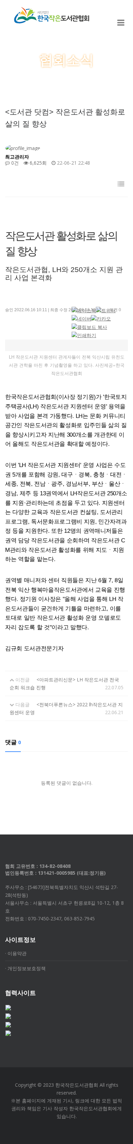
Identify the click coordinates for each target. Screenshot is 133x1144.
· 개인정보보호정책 (25, 968)
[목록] (121, 184)
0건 (14, 163)
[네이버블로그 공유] (81, 318)
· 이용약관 (16, 953)
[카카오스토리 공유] (101, 318)
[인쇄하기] (84, 335)
